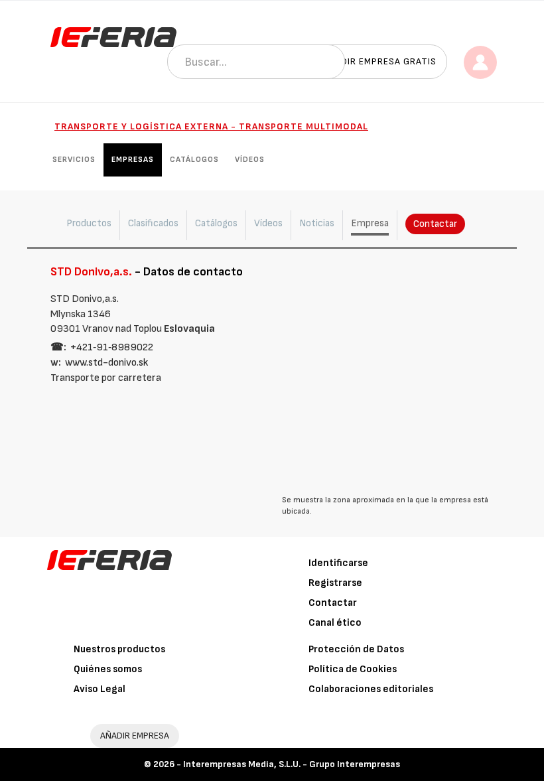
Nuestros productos (119, 649)
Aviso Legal (99, 689)
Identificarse (338, 563)
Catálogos (194, 160)
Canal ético (335, 622)
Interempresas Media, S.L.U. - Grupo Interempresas (291, 764)
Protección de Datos (356, 649)
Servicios (74, 160)
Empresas (132, 160)
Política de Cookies (352, 669)
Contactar (435, 224)
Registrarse (335, 583)
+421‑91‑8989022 (111, 347)
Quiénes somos (108, 669)
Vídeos (250, 160)
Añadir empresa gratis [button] (379, 61)
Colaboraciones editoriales (370, 689)
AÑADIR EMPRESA (134, 735)
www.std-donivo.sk (106, 362)
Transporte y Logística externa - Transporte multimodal (211, 126)
